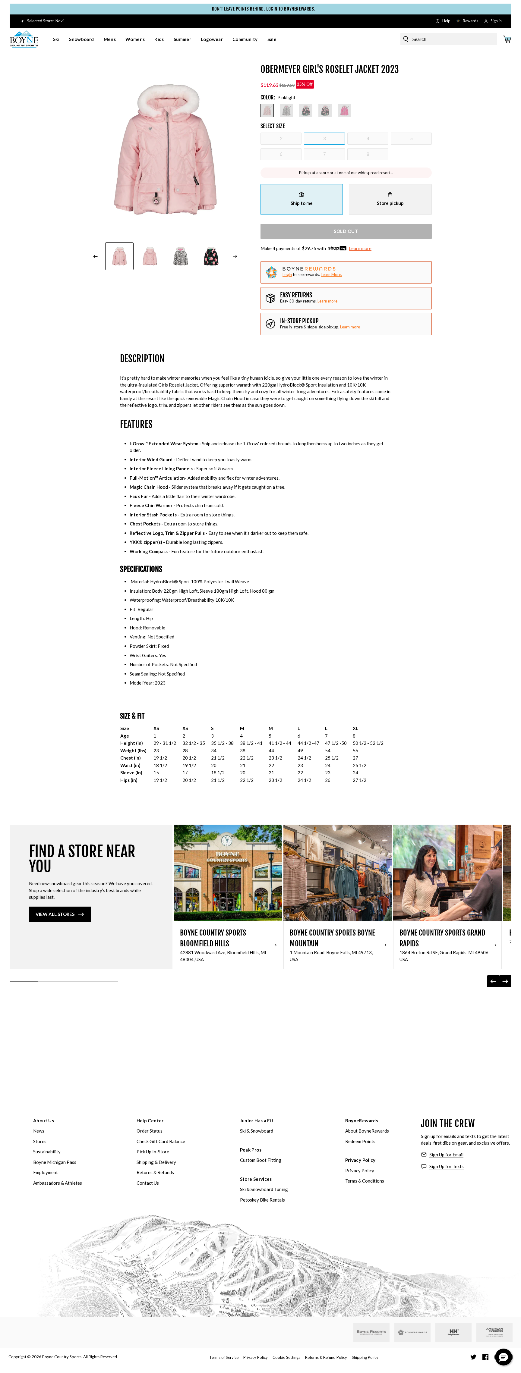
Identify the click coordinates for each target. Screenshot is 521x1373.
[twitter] (473, 1357)
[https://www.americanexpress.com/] (494, 1332)
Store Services (256, 1179)
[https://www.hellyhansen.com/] (453, 1332)
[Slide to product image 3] (180, 256)
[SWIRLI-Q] (286, 110)
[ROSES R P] (305, 110)
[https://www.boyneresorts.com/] (371, 1332)
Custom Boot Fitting (260, 1160)
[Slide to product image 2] (150, 256)
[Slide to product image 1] (119, 256)
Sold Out (346, 231)
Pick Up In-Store (153, 1151)
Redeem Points (360, 1141)
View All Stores (55, 914)
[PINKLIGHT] (267, 110)
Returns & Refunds (155, 1172)
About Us (43, 1120)
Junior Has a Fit (257, 1120)
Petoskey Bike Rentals (262, 1199)
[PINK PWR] (344, 110)
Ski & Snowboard (256, 1130)
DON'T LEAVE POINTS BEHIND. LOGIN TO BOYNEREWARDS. (260, 9)
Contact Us (148, 1183)
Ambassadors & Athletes (57, 1183)
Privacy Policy (360, 1160)
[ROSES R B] (325, 110)
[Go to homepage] (24, 39)
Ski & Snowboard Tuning (264, 1189)
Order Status (150, 1130)
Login (287, 274)
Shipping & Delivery (156, 1162)
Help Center (150, 1120)
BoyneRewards (361, 1120)
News (38, 1130)
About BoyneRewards (367, 1130)
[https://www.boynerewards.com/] (412, 1332)
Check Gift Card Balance (161, 1141)
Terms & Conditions (364, 1180)
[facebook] (485, 1357)
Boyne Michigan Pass (54, 1162)
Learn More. (331, 274)
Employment (45, 1172)
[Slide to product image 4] (211, 256)
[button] (503, 1357)
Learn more (360, 248)
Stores (39, 1141)
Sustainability (47, 1151)
